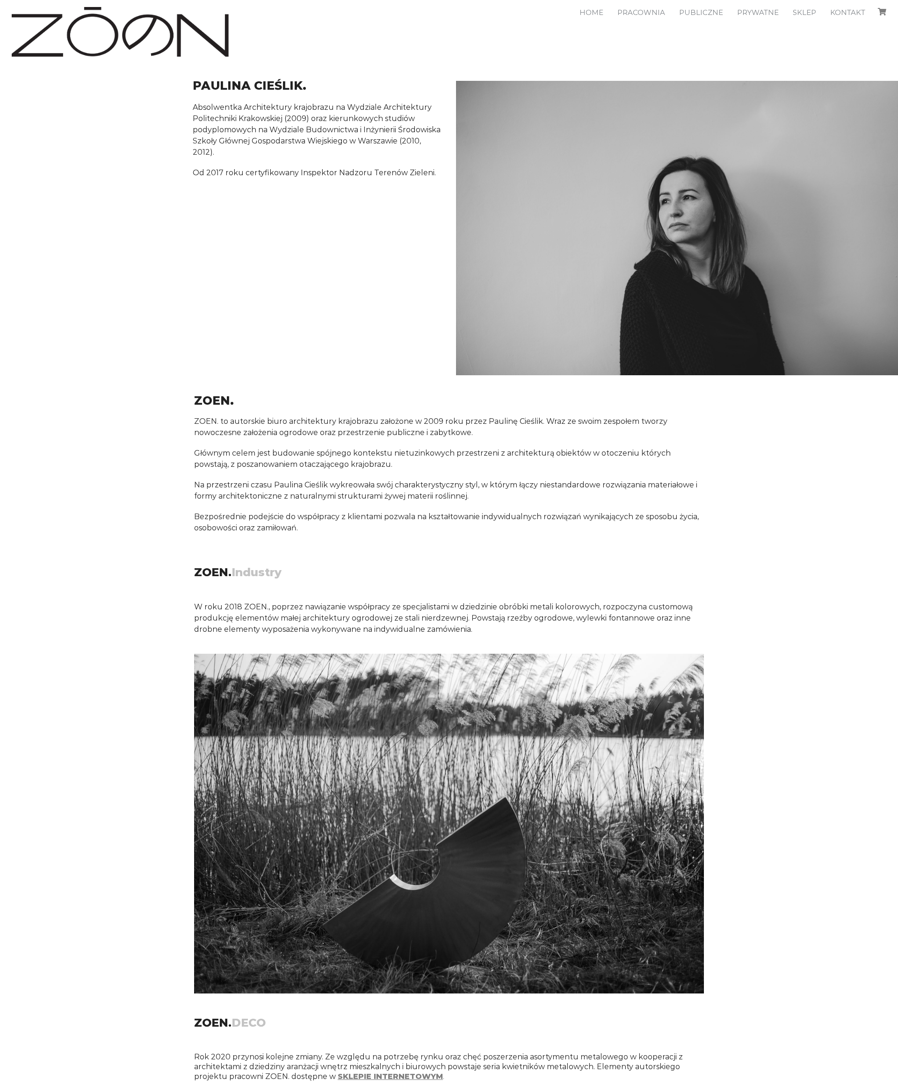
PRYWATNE (758, 12)
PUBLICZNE (701, 12)
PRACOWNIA (641, 12)
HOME (591, 12)
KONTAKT (847, 12)
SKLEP (804, 12)
